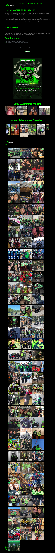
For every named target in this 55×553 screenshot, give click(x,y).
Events (38, 3)
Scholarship (27, 3)
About (23, 3)
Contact (41, 3)
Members (41, 6)
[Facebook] (6, 144)
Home (20, 3)
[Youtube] (5, 144)
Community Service (33, 3)
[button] (5, 130)
